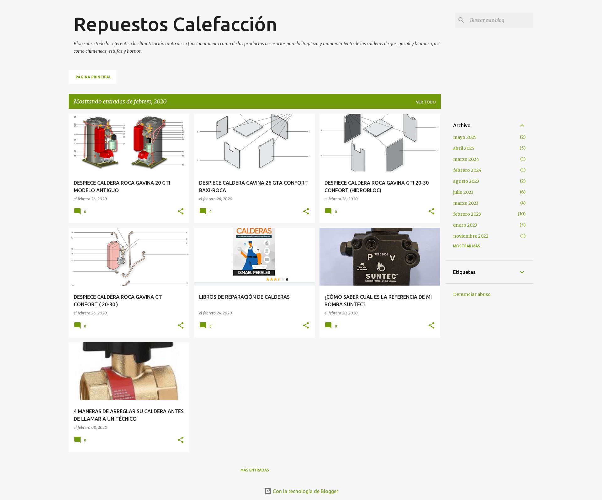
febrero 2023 (467, 214)
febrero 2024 (467, 170)
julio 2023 (463, 192)
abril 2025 (463, 148)
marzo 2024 (466, 159)
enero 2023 (465, 225)
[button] (180, 212)
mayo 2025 (465, 137)
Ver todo (426, 102)
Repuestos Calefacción (175, 24)
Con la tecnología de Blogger (305, 491)
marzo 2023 (465, 203)
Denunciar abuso (472, 294)
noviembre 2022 (470, 236)
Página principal (93, 77)
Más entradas (254, 470)
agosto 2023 (466, 181)
